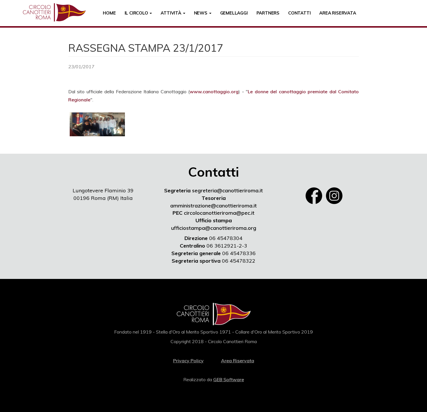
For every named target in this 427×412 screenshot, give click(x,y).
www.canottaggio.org (214, 91)
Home (109, 13)
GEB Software (228, 379)
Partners (267, 13)
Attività (171, 13)
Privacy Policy (188, 360)
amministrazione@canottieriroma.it (213, 205)
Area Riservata (337, 13)
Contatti (299, 13)
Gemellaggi (234, 13)
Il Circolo (137, 13)
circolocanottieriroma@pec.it (219, 212)
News (201, 13)
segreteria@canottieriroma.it (227, 190)
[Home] (56, 12)
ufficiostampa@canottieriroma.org (213, 228)
